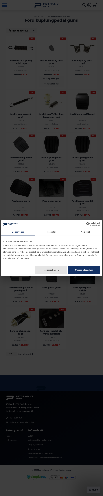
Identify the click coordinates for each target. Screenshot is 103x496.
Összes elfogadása (84, 270)
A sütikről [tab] (85, 232)
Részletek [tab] (51, 232)
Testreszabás (49, 270)
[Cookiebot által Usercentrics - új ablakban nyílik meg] (88, 224)
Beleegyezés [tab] (18, 232)
